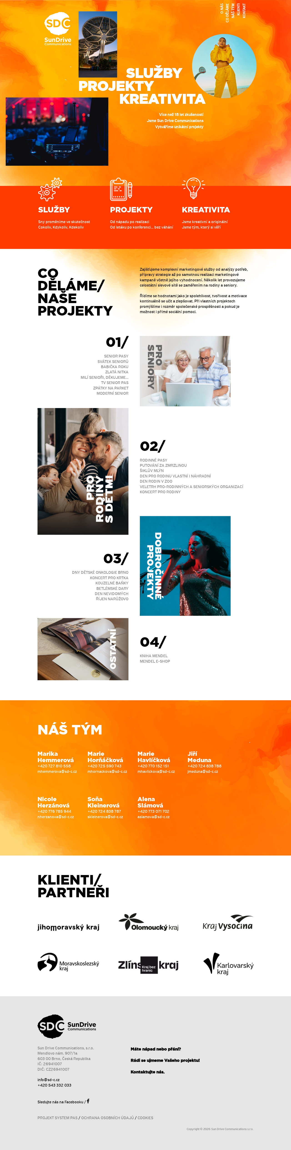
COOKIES (145, 1118)
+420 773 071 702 (153, 812)
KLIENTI (239, 9)
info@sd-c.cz (49, 1080)
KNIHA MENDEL (154, 656)
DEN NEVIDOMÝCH (111, 594)
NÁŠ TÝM (233, 10)
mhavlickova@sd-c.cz (156, 772)
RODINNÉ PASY (153, 460)
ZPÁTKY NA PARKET (110, 388)
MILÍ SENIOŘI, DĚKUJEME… (104, 378)
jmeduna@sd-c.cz (203, 772)
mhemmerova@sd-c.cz (57, 772)
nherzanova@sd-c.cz (56, 817)
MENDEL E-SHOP (155, 661)
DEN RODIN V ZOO (156, 481)
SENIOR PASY (116, 356)
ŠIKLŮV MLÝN (152, 471)
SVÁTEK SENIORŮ (113, 362)
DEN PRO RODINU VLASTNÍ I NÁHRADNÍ (175, 476)
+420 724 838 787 (104, 812)
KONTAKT (244, 10)
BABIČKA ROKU (114, 367)
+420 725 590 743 (104, 766)
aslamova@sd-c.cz (154, 817)
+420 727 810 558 (54, 766)
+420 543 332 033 (54, 1085)
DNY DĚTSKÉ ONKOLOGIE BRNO (100, 573)
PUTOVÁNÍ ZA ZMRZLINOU (163, 466)
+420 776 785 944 (54, 812)
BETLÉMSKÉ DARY (112, 589)
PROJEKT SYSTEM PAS (58, 1118)
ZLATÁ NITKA (116, 372)
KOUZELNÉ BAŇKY (111, 583)
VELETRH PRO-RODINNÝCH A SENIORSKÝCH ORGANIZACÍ (191, 487)
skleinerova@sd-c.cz (105, 817)
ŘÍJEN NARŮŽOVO (112, 599)
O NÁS (222, 8)
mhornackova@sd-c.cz (107, 772)
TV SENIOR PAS (114, 383)
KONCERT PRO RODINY (160, 492)
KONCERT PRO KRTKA (109, 578)
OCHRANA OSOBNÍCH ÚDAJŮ (107, 1118)
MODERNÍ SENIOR (112, 393)
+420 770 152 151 (153, 766)
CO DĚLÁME (227, 12)
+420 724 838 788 (204, 766)
